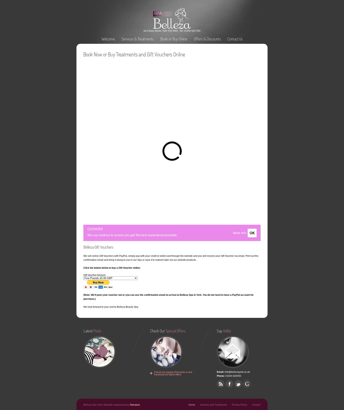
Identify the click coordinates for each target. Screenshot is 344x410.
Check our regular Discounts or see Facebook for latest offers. (173, 373)
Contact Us (235, 39)
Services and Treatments (213, 404)
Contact (256, 404)
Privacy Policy (239, 404)
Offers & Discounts (207, 39)
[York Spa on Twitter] (238, 384)
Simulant (135, 404)
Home (192, 404)
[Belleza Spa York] (172, 28)
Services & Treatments (137, 39)
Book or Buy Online (173, 39)
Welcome (108, 39)
